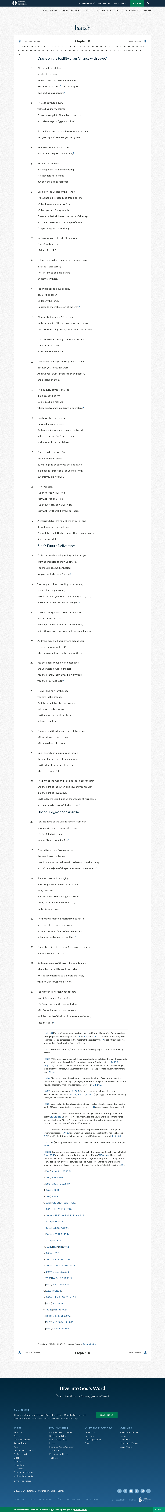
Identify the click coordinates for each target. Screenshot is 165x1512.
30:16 (49, 1253)
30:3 (48, 1183)
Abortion (18, 1432)
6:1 (59, 1116)
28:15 (65, 1171)
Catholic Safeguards (23, 1475)
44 (66, 50)
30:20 (48, 1129)
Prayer (52, 1443)
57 (117, 50)
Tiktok (148, 1491)
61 (133, 50)
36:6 (61, 1177)
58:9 (62, 1272)
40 (51, 50)
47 (78, 50)
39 (47, 50)
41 (54, 50)
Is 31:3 (56, 1253)
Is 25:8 (56, 1272)
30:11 (48, 1221)
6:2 (94, 1084)
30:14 (48, 1240)
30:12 (48, 1228)
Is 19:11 (55, 1190)
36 (35, 50)
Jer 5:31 (65, 1215)
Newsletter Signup (129, 1443)
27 (129, 47)
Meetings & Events (94, 1439)
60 (129, 50)
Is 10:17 (56, 1303)
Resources (125, 1436)
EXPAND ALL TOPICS (22, 1481)
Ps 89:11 (90, 1094)
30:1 (47, 1033)
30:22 (48, 1284)
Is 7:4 (55, 1246)
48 (82, 50)
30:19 (49, 1272)
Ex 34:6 (56, 1265)
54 (106, 50)
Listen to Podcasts (81, 1396)
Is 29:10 (56, 1215)
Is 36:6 (54, 1196)
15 (81, 47)
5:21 (59, 1171)
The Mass (53, 1457)
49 (86, 50)
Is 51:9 (73, 1094)
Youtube (131, 1491)
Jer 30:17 (63, 1297)
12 (70, 47)
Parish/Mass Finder (129, 1432)
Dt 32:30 (65, 1259)
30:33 (48, 1152)
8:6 (60, 1246)
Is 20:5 (54, 1183)
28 (133, 47)
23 (113, 47)
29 (137, 47)
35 (31, 50)
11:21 (72, 1215)
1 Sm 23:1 (113, 1062)
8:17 (46, 1136)
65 (23, 54)
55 (110, 50)
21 (105, 47)
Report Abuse (120, 3)
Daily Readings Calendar (95, 3)
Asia (16, 1446)
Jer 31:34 (116, 1136)
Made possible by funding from (123, 1500)
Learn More (106, 1415)
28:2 (63, 1316)
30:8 (47, 1104)
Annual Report (20, 1443)
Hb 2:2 (72, 1202)
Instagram (142, 1491)
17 (89, 47)
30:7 (47, 1091)
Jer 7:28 (68, 1209)
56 (114, 50)
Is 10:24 (56, 1322)
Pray (87, 1443)
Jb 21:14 (56, 1221)
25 (121, 47)
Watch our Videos (99, 1396)
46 (74, 50)
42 (58, 50)
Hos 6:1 (72, 1297)
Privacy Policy (89, 1344)
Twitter (119, 1491)
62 (137, 50)
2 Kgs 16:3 (103, 1155)
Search (148, 3)
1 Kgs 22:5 (48, 1065)
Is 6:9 (54, 1278)
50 (90, 50)
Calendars (125, 1439)
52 (98, 50)
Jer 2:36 (62, 1183)
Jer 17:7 (72, 1265)
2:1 (55, 1116)
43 (62, 50)
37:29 (64, 1309)
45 (70, 50)
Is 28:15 (55, 1228)
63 (141, 50)
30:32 (48, 1322)
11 (66, 47)
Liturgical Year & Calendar (61, 1446)
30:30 (48, 1316)
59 (125, 50)
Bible (16, 1457)
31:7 (67, 1284)
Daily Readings (85, 3)
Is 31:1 (54, 1177)
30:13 (48, 1234)
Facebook (125, 1491)
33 (23, 50)
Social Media (126, 1446)
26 (125, 47)
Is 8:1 (53, 1202)
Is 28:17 (56, 1234)
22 (109, 47)
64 (19, 54)
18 (93, 47)
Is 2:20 (55, 1284)
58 (121, 50)
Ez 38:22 (66, 1328)
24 (117, 47)
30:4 (48, 1190)
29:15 (51, 1072)
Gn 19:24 (56, 1328)
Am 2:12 (80, 1215)
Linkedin (137, 1491)
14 (77, 47)
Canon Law (19, 1465)
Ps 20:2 (46, 1145)
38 (43, 50)
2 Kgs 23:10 (49, 1155)
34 (27, 50)
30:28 (49, 1309)
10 (62, 47)
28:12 (60, 1209)
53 (102, 50)
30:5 (48, 1196)
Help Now (137, 3)
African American (22, 1439)
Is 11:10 (56, 1259)
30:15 (49, 1246)
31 (144, 47)
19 (97, 47)
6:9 (63, 1132)
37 (39, 50)
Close (158, 1509)
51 (94, 50)
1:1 (51, 1116)
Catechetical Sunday (23, 1472)
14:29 (99, 1084)
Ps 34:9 (64, 1265)
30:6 (47, 1078)
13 (73, 47)
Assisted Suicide (21, 1454)
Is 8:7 (55, 1309)
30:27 (48, 1142)
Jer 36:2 (64, 1202)
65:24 (68, 1272)
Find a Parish (104, 3)
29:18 (69, 1278)
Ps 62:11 (64, 1228)
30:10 (48, 1113)
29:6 (63, 1303)
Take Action (90, 1432)
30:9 (48, 1209)
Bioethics (18, 1461)
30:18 (49, 1265)
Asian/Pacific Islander (24, 1450)
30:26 (49, 1297)
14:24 (67, 1322)
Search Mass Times (58, 1439)
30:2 (47, 1059)
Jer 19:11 (56, 1240)
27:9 (62, 1284)
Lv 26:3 (55, 1290)
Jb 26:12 (81, 1094)
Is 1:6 (55, 1297)
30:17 (49, 1259)
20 (101, 47)
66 (27, 54)
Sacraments (54, 1450)
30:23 (48, 1290)
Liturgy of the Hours (58, 1454)
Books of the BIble (57, 1436)
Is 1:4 (53, 1171)
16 (85, 47)
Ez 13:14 (65, 1234)
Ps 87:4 (75, 1091)
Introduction (26, 47)
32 (19, 50)
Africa (17, 1436)
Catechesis (19, 1468)
